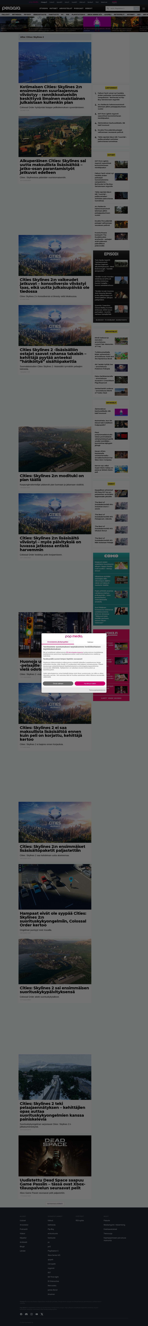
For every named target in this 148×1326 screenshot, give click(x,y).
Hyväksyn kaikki (90, 683)
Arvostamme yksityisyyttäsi (57, 642)
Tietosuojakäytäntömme (97, 690)
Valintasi (90, 642)
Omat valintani (58, 683)
